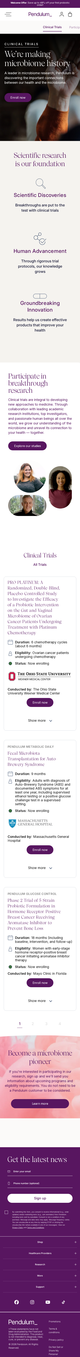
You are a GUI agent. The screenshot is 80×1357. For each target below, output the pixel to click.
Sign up (40, 1198)
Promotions (54, 1321)
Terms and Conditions (35, 1227)
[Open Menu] (8, 14)
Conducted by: (34, 691)
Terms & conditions (54, 1330)
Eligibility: (42, 655)
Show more (37, 720)
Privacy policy (56, 1339)
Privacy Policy (17, 1227)
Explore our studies (27, 446)
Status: (32, 663)
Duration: (41, 644)
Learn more (40, 1103)
